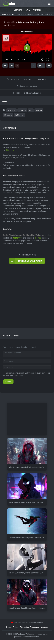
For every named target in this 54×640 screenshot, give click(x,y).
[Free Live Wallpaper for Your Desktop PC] (9, 3)
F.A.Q (27, 9)
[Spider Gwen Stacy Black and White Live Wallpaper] (27, 557)
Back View (11, 110)
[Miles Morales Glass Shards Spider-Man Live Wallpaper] (27, 592)
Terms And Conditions (29, 627)
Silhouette (8, 115)
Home (4, 14)
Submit (8, 381)
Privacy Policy (12, 627)
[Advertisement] (27, 293)
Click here (10, 150)
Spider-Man (19, 115)
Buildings (22, 110)
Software (18, 9)
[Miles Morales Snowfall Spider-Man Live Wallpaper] (27, 451)
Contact (36, 9)
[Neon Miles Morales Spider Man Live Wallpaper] (27, 486)
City (30, 110)
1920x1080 (42, 79)
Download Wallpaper (30, 261)
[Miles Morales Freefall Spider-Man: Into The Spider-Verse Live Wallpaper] (27, 521)
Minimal (39, 110)
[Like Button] (11, 65)
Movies (12, 14)
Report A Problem (33, 93)
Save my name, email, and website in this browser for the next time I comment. (26, 374)
